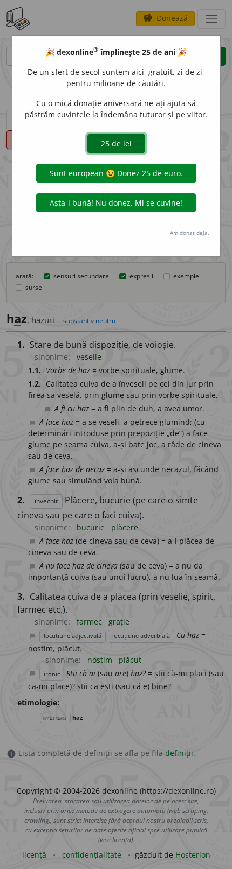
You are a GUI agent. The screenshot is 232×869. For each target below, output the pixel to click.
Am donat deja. (189, 232)
